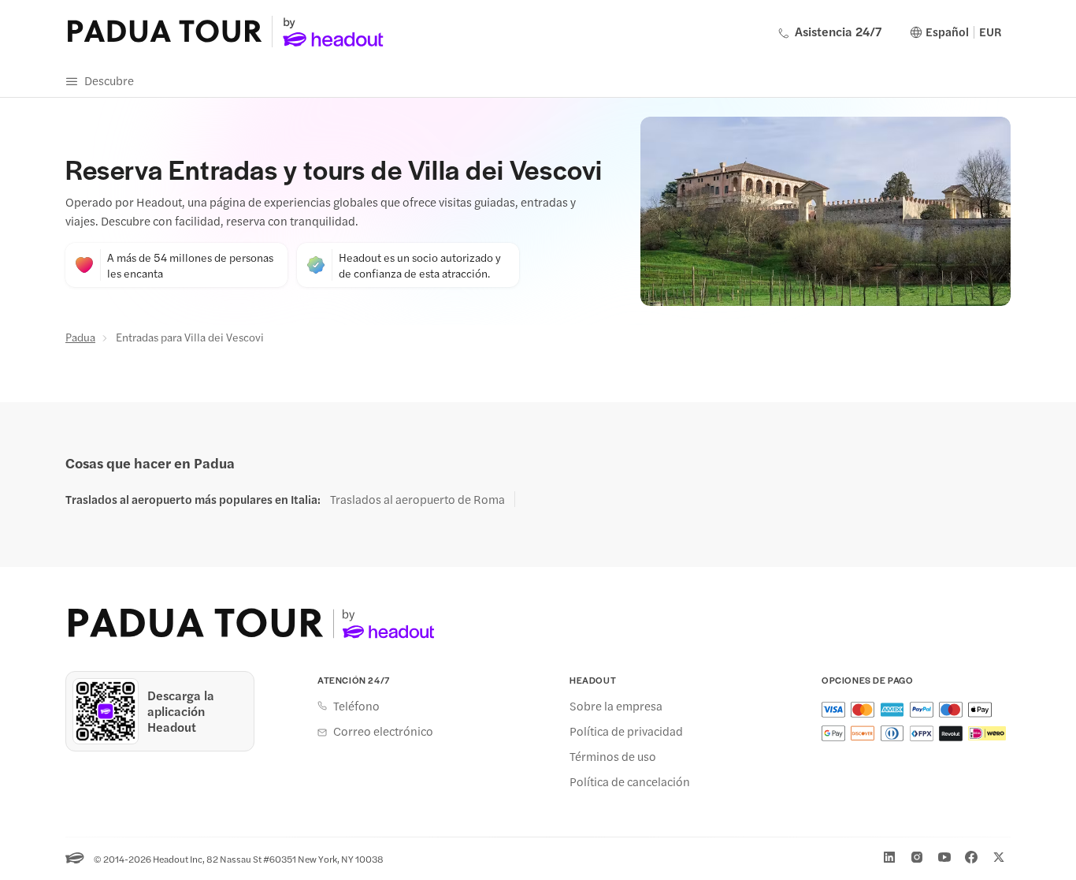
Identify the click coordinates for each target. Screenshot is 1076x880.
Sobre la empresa (616, 706)
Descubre (109, 80)
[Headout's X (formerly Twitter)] (999, 857)
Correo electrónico (383, 731)
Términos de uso (613, 756)
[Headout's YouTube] (944, 857)
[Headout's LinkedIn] (889, 857)
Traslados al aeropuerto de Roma (417, 499)
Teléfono (356, 706)
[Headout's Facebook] (971, 857)
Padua (80, 336)
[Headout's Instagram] (917, 857)
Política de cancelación (630, 781)
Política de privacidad (626, 731)
